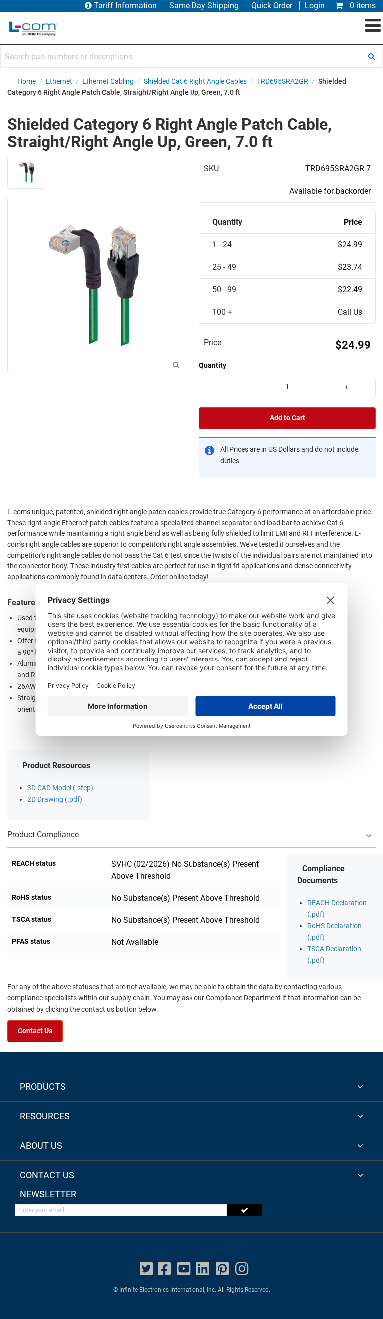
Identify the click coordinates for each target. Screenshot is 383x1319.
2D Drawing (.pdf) (54, 799)
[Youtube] (183, 1269)
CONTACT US (47, 1175)
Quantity (212, 365)
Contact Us (35, 1031)
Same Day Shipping (204, 5)
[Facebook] (164, 1269)
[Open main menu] (373, 25)
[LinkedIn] (202, 1269)
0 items (362, 5)
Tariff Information (125, 5)
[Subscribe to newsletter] (244, 1210)
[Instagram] (241, 1269)
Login (315, 5)
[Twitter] (146, 1269)
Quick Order (271, 5)
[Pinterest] (222, 1269)
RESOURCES (45, 1116)
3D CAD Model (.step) (60, 788)
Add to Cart (287, 418)
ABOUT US (41, 1145)
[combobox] (191, 56)
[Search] (371, 56)
